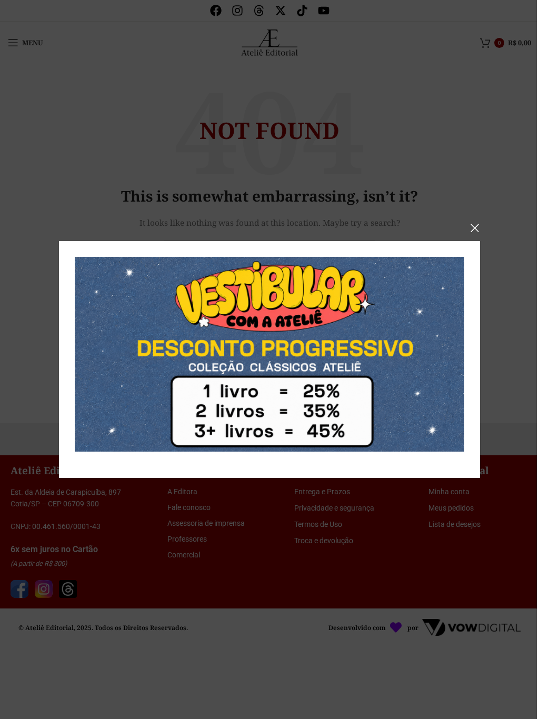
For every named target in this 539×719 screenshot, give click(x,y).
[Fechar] (475, 228)
